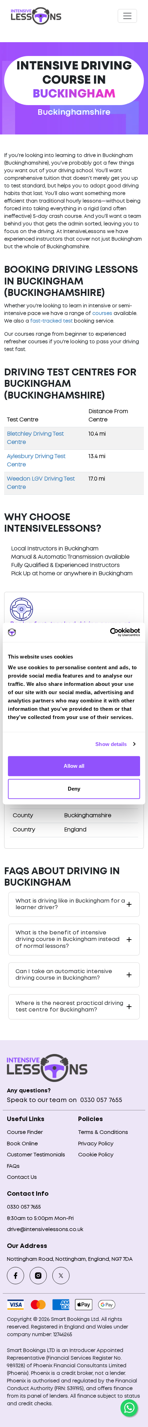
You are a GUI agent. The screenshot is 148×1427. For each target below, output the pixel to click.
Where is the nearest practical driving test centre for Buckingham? (69, 1007)
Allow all (74, 766)
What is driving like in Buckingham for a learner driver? (70, 904)
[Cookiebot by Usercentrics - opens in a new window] (110, 632)
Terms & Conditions (103, 1132)
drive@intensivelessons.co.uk (45, 1229)
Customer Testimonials (36, 1155)
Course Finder (25, 1132)
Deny (74, 789)
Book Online (22, 1143)
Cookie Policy (96, 1155)
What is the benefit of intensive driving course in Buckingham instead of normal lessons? (67, 939)
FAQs (13, 1166)
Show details (111, 744)
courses (102, 313)
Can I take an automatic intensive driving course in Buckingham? (63, 975)
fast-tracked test (51, 321)
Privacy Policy (96, 1143)
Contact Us (22, 1177)
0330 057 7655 (100, 1100)
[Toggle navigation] (127, 16)
